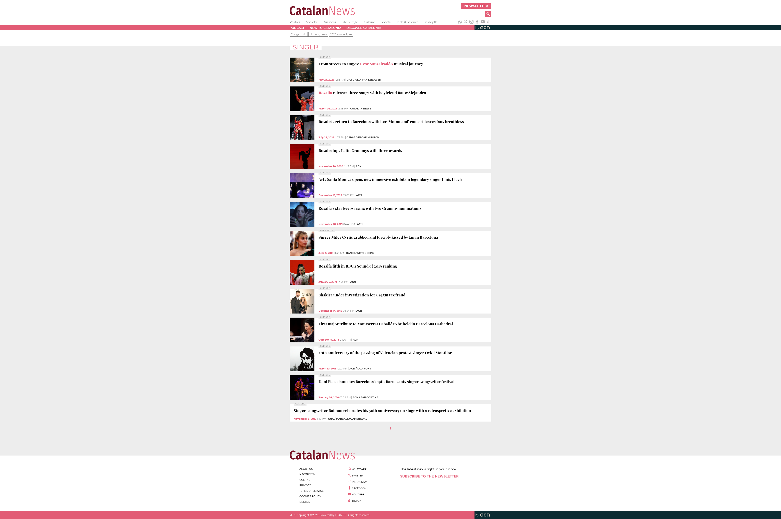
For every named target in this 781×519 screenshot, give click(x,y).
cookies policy (310, 496)
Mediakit (305, 501)
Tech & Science (407, 22)
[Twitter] (466, 22)
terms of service (311, 490)
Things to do (298, 34)
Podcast (297, 28)
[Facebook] (477, 22)
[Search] (488, 14)
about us (306, 468)
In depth (430, 22)
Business (329, 22)
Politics (295, 22)
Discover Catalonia (363, 28)
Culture (369, 22)
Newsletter (476, 6)
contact (305, 479)
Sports (385, 22)
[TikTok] (488, 22)
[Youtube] (483, 22)
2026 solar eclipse (341, 34)
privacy (305, 485)
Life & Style (350, 22)
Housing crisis (318, 34)
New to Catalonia (325, 28)
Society (311, 22)
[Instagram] (471, 22)
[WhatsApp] (460, 22)
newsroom (307, 474)
